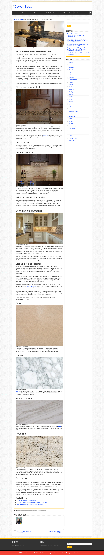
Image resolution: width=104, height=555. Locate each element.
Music (70, 114)
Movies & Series (73, 111)
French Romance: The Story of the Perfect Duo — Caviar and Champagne (24, 530)
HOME (15, 12)
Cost (25, 510)
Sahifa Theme (22, 552)
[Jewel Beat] (22, 6)
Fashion (71, 82)
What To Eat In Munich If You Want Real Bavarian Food (78, 53)
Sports (59, 12)
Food (70, 87)
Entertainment (53, 12)
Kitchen (35, 510)
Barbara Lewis (20, 54)
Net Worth (33, 12)
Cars (70, 72)
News (19, 12)
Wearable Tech (73, 138)
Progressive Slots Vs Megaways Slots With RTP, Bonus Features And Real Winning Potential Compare (77, 49)
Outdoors (71, 121)
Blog (70, 65)
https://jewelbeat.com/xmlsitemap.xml (50, 545)
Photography (72, 126)
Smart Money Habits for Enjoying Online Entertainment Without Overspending (76, 35)
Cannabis (71, 70)
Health (43, 12)
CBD (70, 75)
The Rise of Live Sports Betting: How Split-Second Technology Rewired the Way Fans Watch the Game (77, 40)
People (27, 12)
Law (70, 104)
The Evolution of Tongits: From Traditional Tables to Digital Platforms (54, 530)
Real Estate (72, 128)
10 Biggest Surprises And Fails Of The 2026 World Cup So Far (77, 44)
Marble (18, 391)
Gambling (71, 89)
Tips (23, 12)
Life (70, 106)
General (71, 94)
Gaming (71, 12)
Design (29, 510)
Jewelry (71, 101)
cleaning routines (32, 286)
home (59, 426)
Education (71, 77)
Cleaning (20, 510)
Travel (47, 12)
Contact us (76, 12)
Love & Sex (72, 109)
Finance (38, 12)
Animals (71, 62)
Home (17, 19)
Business (71, 67)
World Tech (65, 12)
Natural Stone (42, 510)
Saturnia (45, 135)
